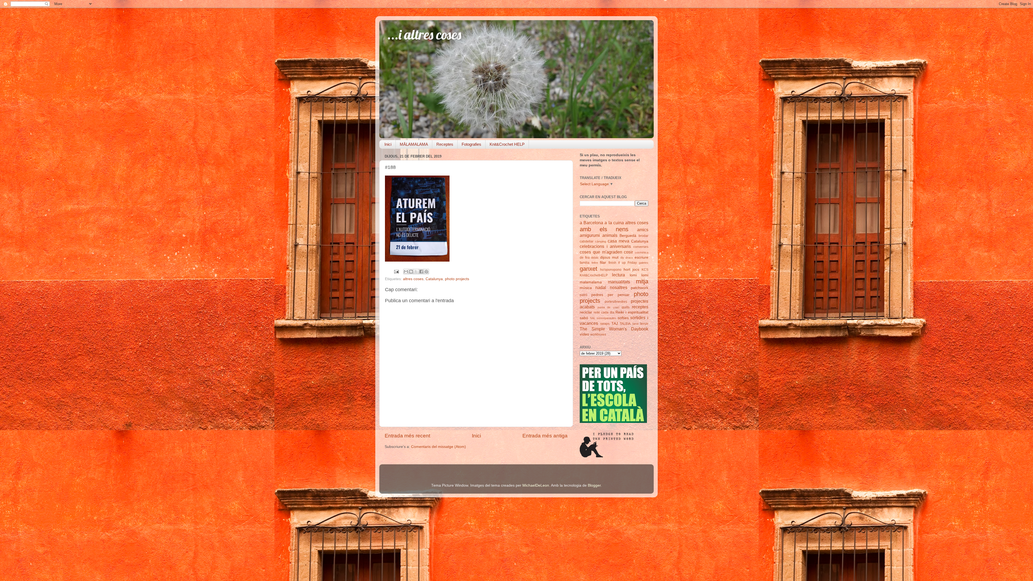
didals (595, 257)
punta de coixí (608, 307)
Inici (387, 144)
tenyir (644, 324)
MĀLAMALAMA (414, 144)
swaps (605, 324)
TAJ (614, 324)
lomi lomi (639, 275)
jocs (635, 270)
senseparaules (606, 318)
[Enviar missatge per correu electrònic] (396, 271)
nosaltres (618, 287)
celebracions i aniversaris (605, 246)
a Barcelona (591, 222)
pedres (597, 295)
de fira (585, 257)
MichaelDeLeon (535, 485)
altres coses (413, 279)
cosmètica (641, 252)
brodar (643, 236)
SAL (592, 318)
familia (584, 263)
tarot (635, 323)
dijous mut (609, 257)
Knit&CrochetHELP (594, 275)
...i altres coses (424, 34)
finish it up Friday (623, 263)
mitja (642, 281)
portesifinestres (616, 302)
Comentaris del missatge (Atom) (438, 447)
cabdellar (586, 241)
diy (622, 257)
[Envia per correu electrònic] (406, 271)
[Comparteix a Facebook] (421, 271)
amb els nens (604, 229)
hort (627, 270)
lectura (618, 274)
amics (642, 229)
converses (640, 247)
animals (609, 235)
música (586, 288)
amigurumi (590, 235)
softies (623, 318)
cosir (628, 251)
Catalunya (434, 279)
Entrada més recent (407, 436)
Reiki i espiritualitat (631, 312)
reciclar (586, 312)
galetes (643, 262)
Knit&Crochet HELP (507, 144)
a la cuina (614, 222)
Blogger (594, 485)
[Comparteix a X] (416, 271)
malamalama (591, 282)
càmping (600, 241)
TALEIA (625, 324)
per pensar (618, 295)
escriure (641, 257)
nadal (600, 287)
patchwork (639, 288)
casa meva (618, 240)
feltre (595, 262)
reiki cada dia (604, 312)
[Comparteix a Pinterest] (426, 271)
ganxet (588, 268)
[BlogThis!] (411, 271)
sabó (584, 318)
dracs (629, 257)
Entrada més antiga (545, 436)
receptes (640, 306)
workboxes (598, 334)
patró (583, 295)
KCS (645, 270)
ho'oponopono (610, 270)
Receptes (444, 144)
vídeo (584, 334)
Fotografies (471, 144)
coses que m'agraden (601, 251)
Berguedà (628, 236)
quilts (625, 307)
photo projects (457, 279)
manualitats (619, 281)
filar (603, 263)
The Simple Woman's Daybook (614, 328)
